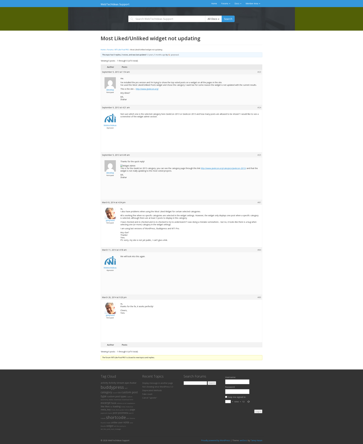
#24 (259, 107)
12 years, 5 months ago (156, 55)
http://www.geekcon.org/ (147, 89)
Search (228, 19)
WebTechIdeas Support (115, 4)
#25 (259, 155)
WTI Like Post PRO (122, 49)
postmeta (123, 412)
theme (132, 418)
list (111, 407)
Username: (230, 377)
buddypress (112, 387)
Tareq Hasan (256, 440)
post (115, 412)
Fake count (147, 394)
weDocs (243, 440)
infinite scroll (121, 403)
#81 (259, 202)
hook (113, 403)
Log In (258, 411)
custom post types (116, 396)
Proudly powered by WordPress (215, 440)
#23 (259, 72)
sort (127, 418)
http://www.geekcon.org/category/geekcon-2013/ (223, 168)
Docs (237, 3)
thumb (103, 423)
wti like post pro (120, 426)
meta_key (106, 409)
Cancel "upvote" (149, 397)
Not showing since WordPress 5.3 (157, 386)
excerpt (105, 403)
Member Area (252, 3)
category (106, 392)
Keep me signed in (237, 397)
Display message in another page (157, 383)
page (132, 409)
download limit (127, 400)
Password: (230, 387)
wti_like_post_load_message (111, 429)
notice (126, 410)
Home (214, 3)
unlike (114, 422)
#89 (259, 297)
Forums (225, 3)
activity (104, 382)
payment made (106, 413)
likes (107, 406)
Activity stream (116, 382)
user (120, 422)
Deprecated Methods (152, 390)
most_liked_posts (117, 410)
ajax (127, 382)
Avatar (133, 382)
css (119, 392)
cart (125, 388)
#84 (259, 250)
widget (109, 425)
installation (131, 403)
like (102, 406)
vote (126, 422)
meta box (129, 407)
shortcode (116, 417)
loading (117, 406)
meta (123, 407)
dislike (111, 400)
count (115, 393)
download (117, 400)
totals (108, 423)
